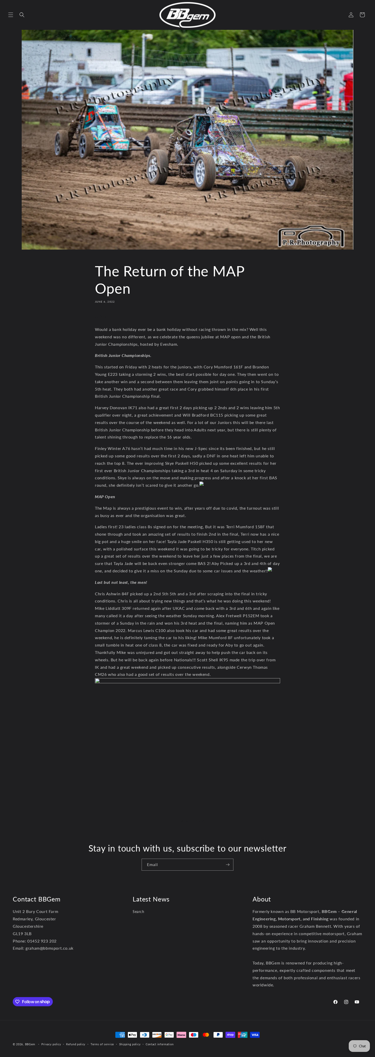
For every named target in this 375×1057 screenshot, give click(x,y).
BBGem (30, 1044)
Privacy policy (51, 1044)
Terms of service (102, 1044)
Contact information (159, 1044)
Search (138, 912)
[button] (10, 14)
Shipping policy (130, 1044)
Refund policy (75, 1044)
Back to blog (191, 820)
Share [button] (105, 316)
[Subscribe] (227, 865)
